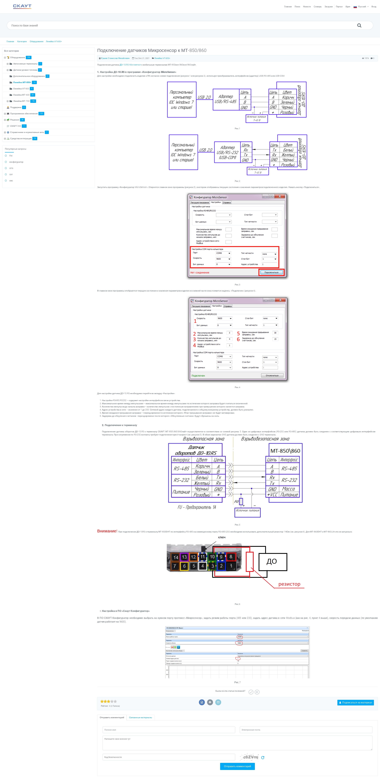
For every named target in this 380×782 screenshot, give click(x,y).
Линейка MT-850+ (54, 41)
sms (11, 168)
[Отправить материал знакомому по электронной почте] (218, 702)
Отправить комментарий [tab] (112, 717)
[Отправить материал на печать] (210, 702)
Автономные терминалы (27, 63)
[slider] (108, 701)
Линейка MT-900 (22, 88)
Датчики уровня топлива (27, 70)
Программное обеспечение (26, 113)
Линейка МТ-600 (23, 95)
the (10, 155)
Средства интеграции (23, 138)
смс (11, 180)
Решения (16, 120)
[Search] (359, 25)
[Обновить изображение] (263, 757)
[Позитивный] (250, 691)
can (11, 174)
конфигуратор (16, 162)
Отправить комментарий (237, 766)
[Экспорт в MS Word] (202, 702)
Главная (10, 41)
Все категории (11, 51)
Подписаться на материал (357, 702)
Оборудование (36, 41)
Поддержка (17, 107)
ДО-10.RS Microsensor (130, 65)
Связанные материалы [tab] (140, 717)
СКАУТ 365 (17, 126)
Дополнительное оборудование (30, 76)
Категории (22, 41)
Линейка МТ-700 (24, 101)
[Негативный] (256, 691)
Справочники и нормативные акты (28, 132)
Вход (374, 6)
